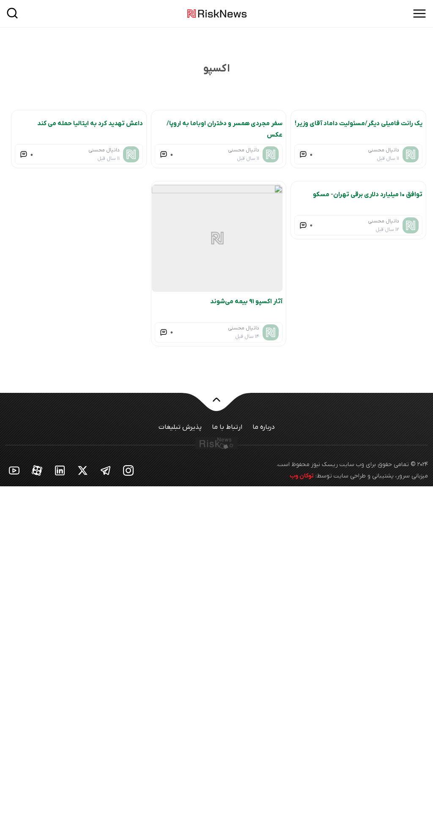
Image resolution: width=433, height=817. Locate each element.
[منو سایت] (419, 13)
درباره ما (263, 427)
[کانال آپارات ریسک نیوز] (37, 470)
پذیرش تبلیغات (180, 427)
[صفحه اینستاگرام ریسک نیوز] (128, 470)
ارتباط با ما (227, 427)
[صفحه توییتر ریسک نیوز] (83, 470)
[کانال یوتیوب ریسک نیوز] (14, 470)
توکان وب (302, 476)
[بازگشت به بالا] (216, 404)
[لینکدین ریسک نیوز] (60, 470)
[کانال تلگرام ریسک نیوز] (105, 470)
